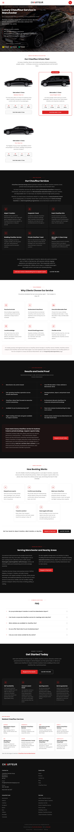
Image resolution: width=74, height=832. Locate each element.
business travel (58, 184)
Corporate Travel (33, 213)
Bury (3, 810)
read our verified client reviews (25, 443)
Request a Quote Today (60, 438)
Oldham (4, 812)
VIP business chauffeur (47, 189)
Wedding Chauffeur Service (12, 237)
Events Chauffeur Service (44, 805)
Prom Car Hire (41, 807)
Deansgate (5, 562)
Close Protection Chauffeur (45, 814)
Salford (4, 800)
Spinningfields (13, 562)
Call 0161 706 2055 (54, 271)
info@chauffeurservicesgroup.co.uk (10, 782)
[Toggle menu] (3, 2)
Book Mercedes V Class (55, 112)
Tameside (4, 817)
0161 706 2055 (5, 787)
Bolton (3, 807)
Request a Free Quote (50, 531)
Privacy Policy (29, 829)
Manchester (5, 798)
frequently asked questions (51, 351)
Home (39, 773)
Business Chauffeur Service (45, 812)
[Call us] (70, 2)
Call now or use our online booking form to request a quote (30, 271)
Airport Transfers (9, 213)
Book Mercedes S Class (19, 160)
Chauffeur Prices (42, 785)
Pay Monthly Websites (37, 827)
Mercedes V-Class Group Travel (59, 238)
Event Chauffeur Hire (58, 213)
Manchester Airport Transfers (45, 800)
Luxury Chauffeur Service (44, 798)
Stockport (4, 805)
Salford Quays (22, 562)
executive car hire (44, 559)
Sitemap (46, 829)
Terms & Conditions (38, 829)
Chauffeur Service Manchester (26, 753)
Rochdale (4, 814)
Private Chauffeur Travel (35, 237)
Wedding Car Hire (42, 810)
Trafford (4, 803)
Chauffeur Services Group (19, 184)
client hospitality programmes (30, 201)
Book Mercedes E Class (18, 112)
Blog (39, 780)
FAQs (39, 783)
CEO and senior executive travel (41, 191)
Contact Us (41, 778)
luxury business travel (56, 196)
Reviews (40, 776)
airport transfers (49, 184)
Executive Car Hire (42, 803)
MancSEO (48, 827)
